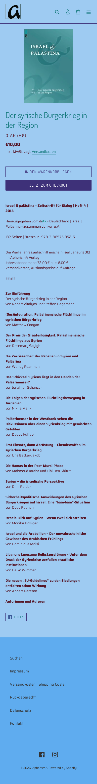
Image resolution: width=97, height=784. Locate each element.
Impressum (19, 671)
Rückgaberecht (23, 697)
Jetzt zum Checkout (48, 185)
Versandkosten (44, 151)
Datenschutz (20, 710)
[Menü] (88, 11)
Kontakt (16, 723)
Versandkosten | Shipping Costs (37, 684)
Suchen (16, 658)
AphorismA (40, 767)
